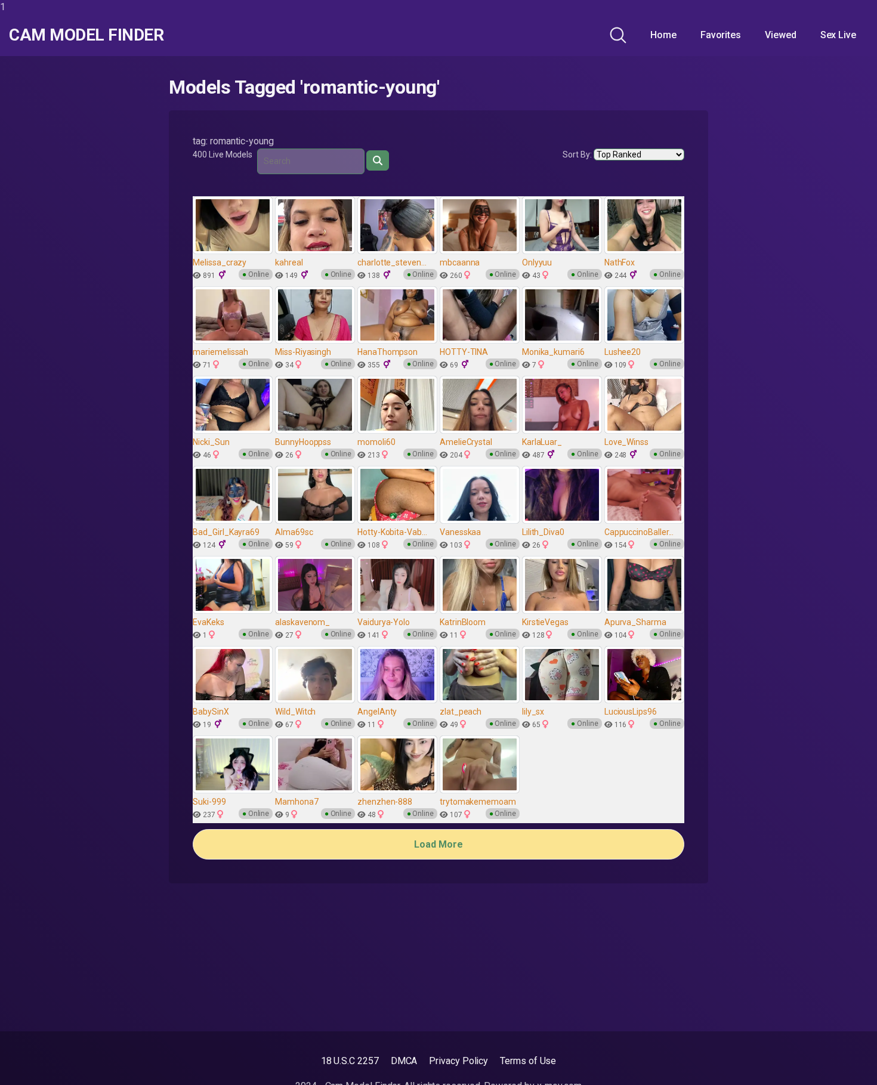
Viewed (780, 35)
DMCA (404, 1061)
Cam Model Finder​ (86, 35)
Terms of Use (528, 1061)
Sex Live (838, 35)
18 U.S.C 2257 (350, 1061)
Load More (438, 844)
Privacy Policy (458, 1061)
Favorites (720, 35)
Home (663, 35)
